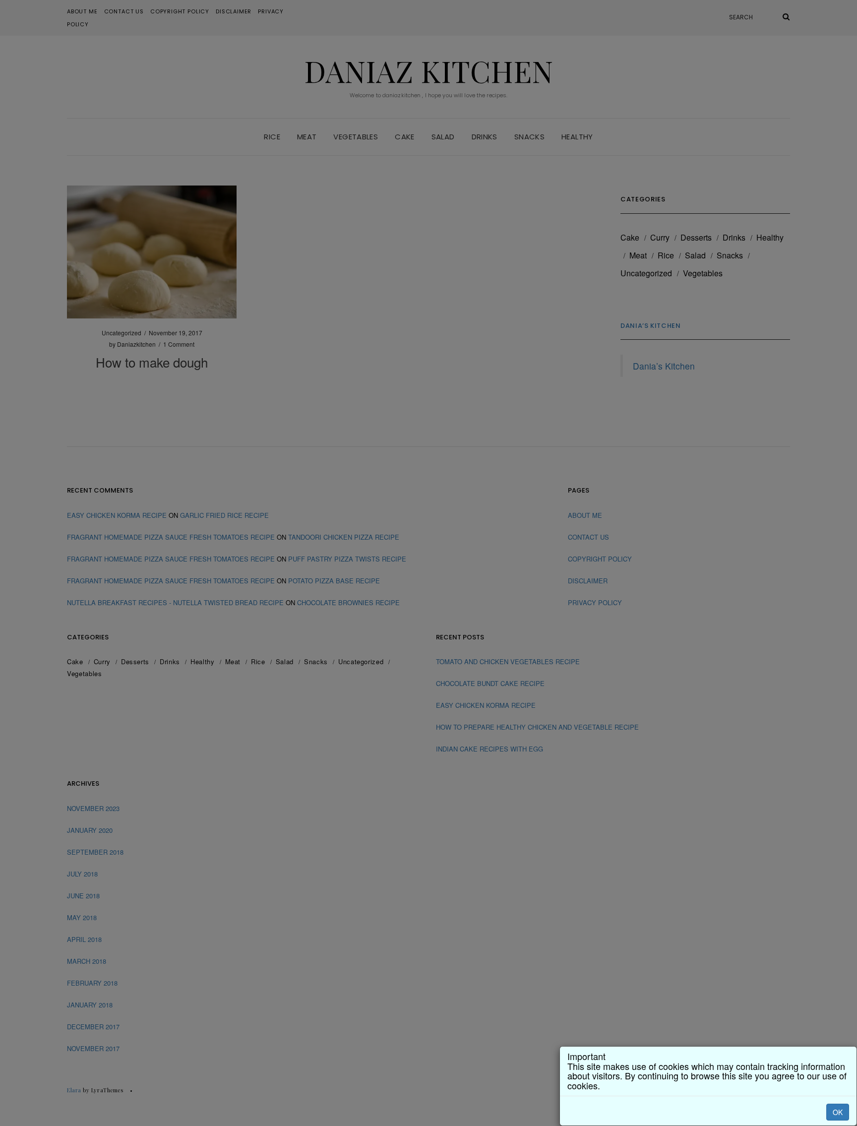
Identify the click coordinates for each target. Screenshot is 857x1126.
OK (838, 1112)
